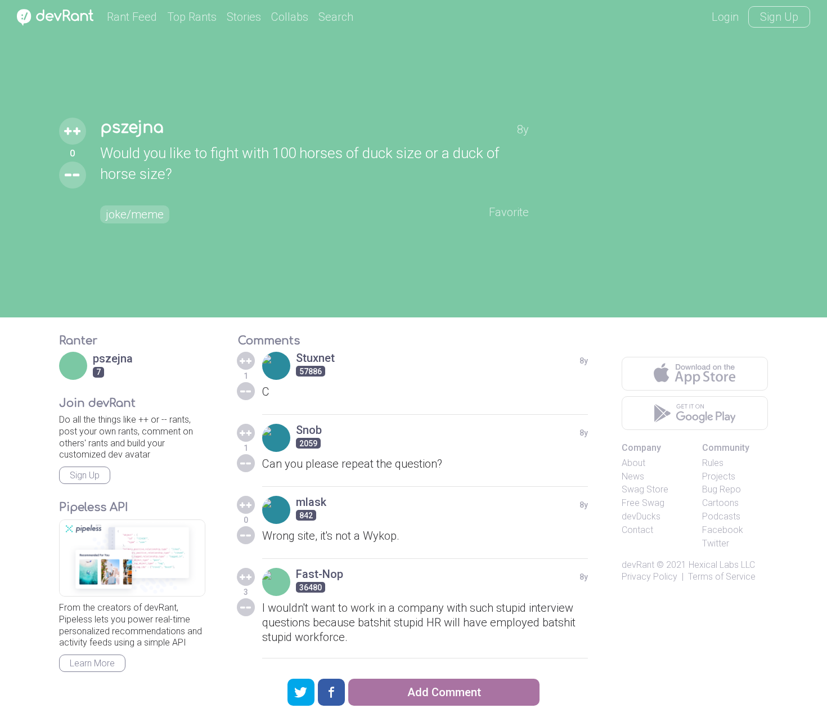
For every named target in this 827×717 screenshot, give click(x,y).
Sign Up (779, 17)
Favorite (509, 212)
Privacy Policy (649, 576)
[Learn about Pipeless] (132, 558)
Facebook (722, 530)
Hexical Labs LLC (722, 564)
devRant (638, 564)
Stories (244, 17)
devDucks (641, 516)
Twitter (715, 543)
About (633, 463)
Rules (712, 463)
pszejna (132, 128)
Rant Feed (132, 17)
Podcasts (721, 516)
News (633, 476)
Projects (718, 476)
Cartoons (720, 503)
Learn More (92, 663)
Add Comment (444, 692)
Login (725, 17)
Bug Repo (721, 489)
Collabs (289, 17)
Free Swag (643, 503)
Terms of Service (722, 576)
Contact (637, 530)
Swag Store (645, 489)
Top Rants (192, 17)
